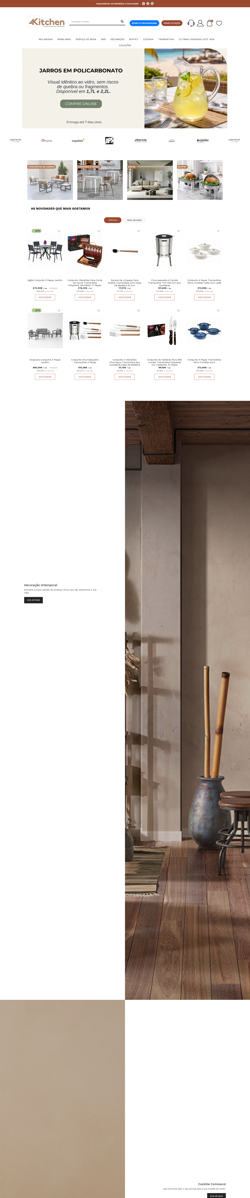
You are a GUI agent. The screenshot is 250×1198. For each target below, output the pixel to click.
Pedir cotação (172, 23)
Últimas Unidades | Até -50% (196, 39)
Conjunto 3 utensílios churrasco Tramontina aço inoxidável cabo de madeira (124, 362)
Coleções (125, 45)
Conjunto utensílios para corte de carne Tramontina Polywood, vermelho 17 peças (85, 283)
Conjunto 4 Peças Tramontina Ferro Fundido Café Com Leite (204, 281)
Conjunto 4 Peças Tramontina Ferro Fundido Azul (204, 361)
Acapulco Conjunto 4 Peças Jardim (45, 361)
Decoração (117, 39)
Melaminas (46, 39)
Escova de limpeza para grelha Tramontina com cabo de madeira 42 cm (124, 283)
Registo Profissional (144, 23)
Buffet (133, 39)
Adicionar (45, 297)
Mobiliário (64, 39)
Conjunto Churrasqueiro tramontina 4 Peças (85, 361)
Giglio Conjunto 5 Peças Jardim (45, 280)
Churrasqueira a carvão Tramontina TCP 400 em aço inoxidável (164, 283)
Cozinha (148, 39)
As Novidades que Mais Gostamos (60, 208)
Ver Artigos (33, 600)
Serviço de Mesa (86, 39)
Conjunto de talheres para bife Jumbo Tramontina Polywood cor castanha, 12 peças (164, 362)
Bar (103, 39)
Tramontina (166, 39)
